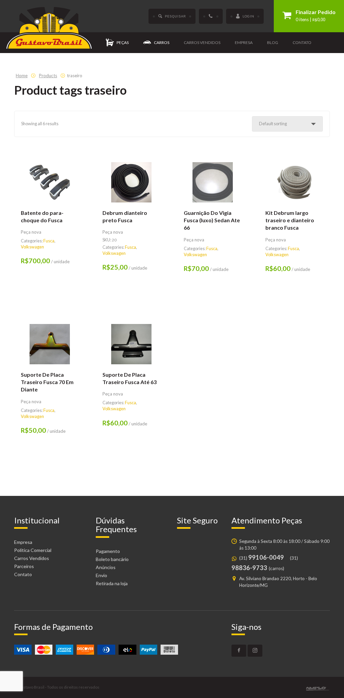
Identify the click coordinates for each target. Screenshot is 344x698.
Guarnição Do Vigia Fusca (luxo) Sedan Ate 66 (212, 220)
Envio (101, 575)
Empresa (244, 42)
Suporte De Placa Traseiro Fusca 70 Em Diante (47, 382)
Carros (161, 42)
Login (248, 16)
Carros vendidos (202, 42)
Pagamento (108, 551)
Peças (123, 42)
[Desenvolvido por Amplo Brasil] (317, 689)
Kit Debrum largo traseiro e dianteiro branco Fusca (289, 220)
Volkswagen (32, 246)
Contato (302, 42)
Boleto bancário (112, 559)
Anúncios (106, 567)
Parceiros (24, 566)
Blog (272, 42)
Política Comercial (32, 550)
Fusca (48, 240)
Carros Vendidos (31, 558)
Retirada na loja (112, 583)
